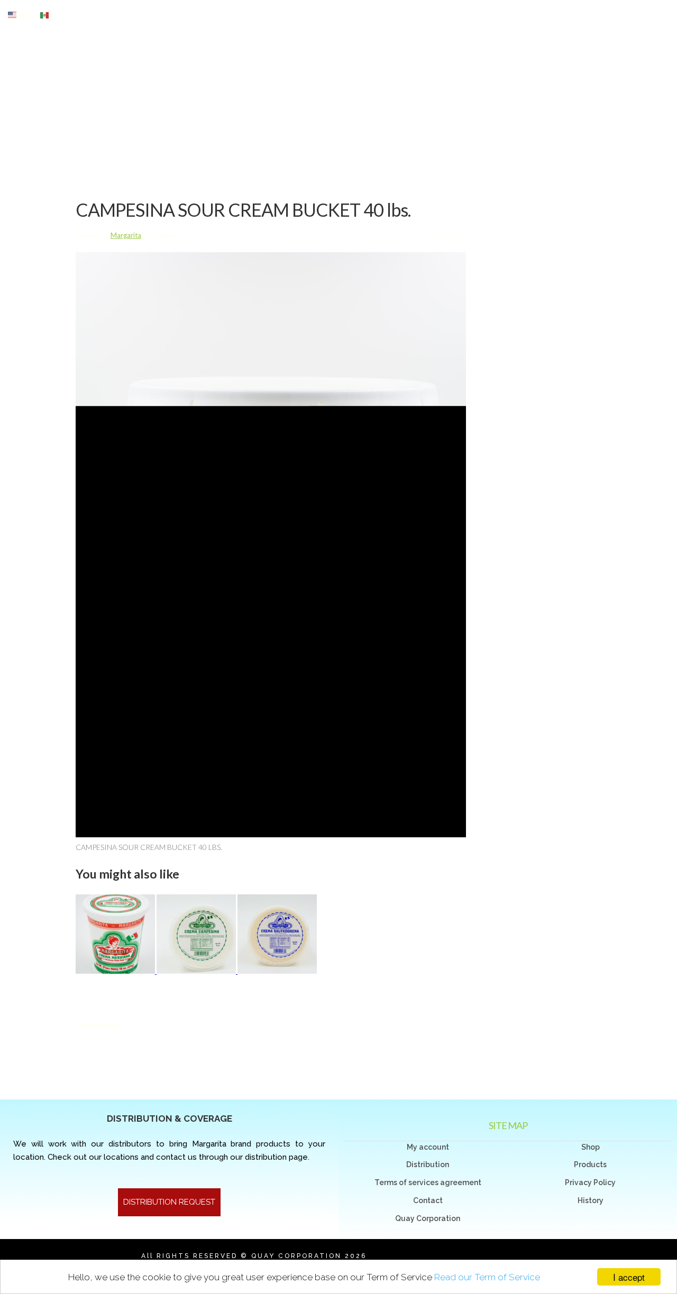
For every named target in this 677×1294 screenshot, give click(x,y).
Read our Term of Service (487, 1277)
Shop (590, 1147)
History (590, 1200)
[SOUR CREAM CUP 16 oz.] (116, 970)
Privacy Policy (590, 1182)
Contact (428, 1200)
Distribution (427, 1164)
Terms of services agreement (427, 1182)
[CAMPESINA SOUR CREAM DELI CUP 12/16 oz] (197, 970)
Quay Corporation (427, 1218)
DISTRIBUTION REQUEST (169, 1202)
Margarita (126, 235)
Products (590, 1164)
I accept (629, 1276)
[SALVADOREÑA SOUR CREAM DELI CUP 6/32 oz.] (277, 970)
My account (428, 1147)
